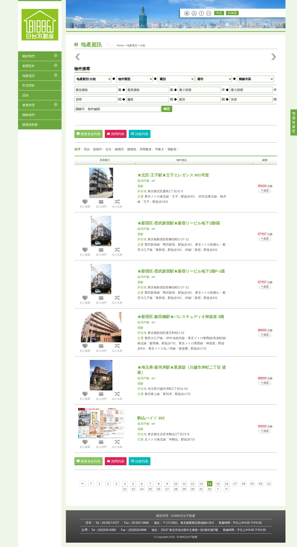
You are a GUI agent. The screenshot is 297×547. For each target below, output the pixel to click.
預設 (87, 149)
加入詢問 (101, 206)
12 (192, 483)
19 (252, 483)
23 (133, 489)
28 (175, 489)
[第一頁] (82, 483)
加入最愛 (85, 206)
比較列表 (141, 134)
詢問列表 (117, 134)
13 (201, 483)
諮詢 (25, 95)
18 (243, 483)
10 (175, 483)
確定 (167, 108)
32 (209, 489)
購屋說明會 (30, 124)
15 (218, 483)
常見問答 (28, 85)
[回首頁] (40, 24)
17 (235, 483)
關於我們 (28, 56)
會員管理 (28, 105)
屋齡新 (172, 149)
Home (120, 45)
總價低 (131, 149)
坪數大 (159, 149)
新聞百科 (28, 66)
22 (125, 489)
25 (150, 489)
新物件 (97, 149)
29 (184, 489)
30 (192, 489)
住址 (108, 149)
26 (158, 489)
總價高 (119, 149)
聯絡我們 (28, 115)
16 (226, 483)
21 (269, 483)
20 (260, 483)
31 (201, 489)
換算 (266, 190)
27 (167, 489)
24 (141, 489)
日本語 (232, 13)
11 (184, 483)
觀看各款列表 (90, 134)
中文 (219, 13)
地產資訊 (28, 75)
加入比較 (117, 206)
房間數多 (146, 149)
